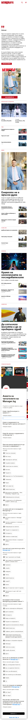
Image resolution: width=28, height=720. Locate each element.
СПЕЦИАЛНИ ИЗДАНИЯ (6, 364)
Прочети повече (7, 63)
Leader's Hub (4, 304)
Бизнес (2, 150)
